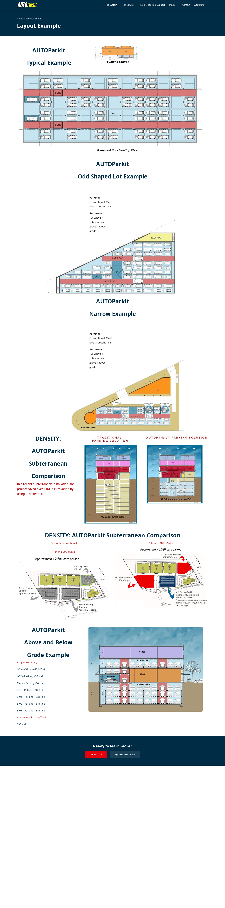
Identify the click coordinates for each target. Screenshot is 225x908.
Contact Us (96, 754)
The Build (129, 4)
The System (111, 4)
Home (20, 18)
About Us (199, 4)
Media (172, 4)
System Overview (125, 754)
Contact (186, 4)
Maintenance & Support (152, 4)
